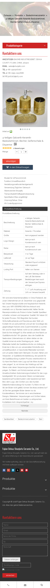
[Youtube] (22, 470)
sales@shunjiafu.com (17, 66)
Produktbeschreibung (12, 209)
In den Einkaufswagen (19, 167)
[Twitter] (17, 470)
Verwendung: (9, 188)
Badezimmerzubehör (26, 419)
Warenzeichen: (10, 191)
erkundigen (11, 161)
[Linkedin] (13, 470)
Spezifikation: (9, 197)
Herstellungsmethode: (13, 184)
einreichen (10, 575)
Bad (40, 419)
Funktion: (7, 181)
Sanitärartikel (9, 419)
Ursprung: (8, 200)
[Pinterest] (26, 470)
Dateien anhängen (11, 559)
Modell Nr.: (8, 178)
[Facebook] (4, 470)
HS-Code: (8, 203)
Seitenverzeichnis (25, 505)
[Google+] (8, 470)
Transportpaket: (10, 194)
